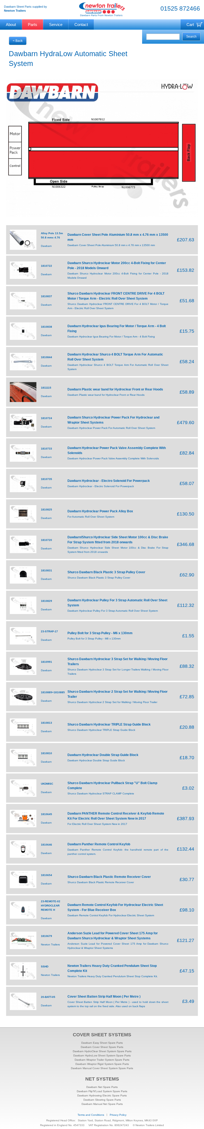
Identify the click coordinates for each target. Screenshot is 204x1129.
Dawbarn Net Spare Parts (102, 1087)
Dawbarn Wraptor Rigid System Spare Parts (102, 1064)
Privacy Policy (118, 1114)
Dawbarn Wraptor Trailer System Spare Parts (102, 1059)
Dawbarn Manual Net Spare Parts (102, 1104)
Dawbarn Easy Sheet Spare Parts (102, 1042)
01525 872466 (180, 8)
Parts (32, 24)
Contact (81, 24)
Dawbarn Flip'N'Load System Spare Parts (102, 1091)
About (11, 24)
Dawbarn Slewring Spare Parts (102, 1099)
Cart (190, 24)
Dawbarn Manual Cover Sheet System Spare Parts (102, 1068)
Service (55, 24)
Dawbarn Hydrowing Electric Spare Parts (102, 1095)
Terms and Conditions (91, 1114)
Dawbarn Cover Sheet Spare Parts (102, 1047)
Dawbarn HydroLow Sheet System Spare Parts (102, 1055)
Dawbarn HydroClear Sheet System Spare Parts (102, 1051)
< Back (18, 41)
